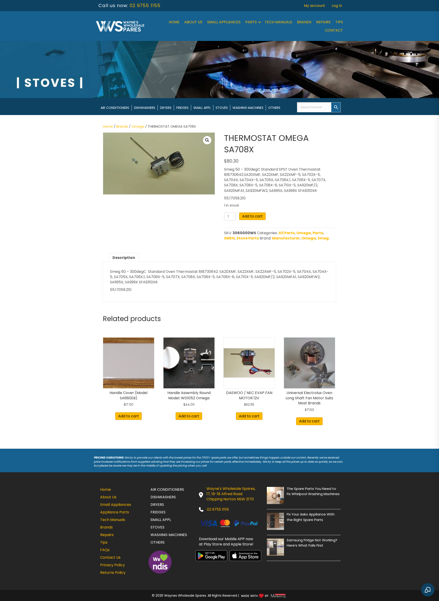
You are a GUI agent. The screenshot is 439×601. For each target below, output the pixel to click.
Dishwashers (144, 107)
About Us (193, 22)
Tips (339, 22)
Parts (251, 22)
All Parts (286, 233)
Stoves (222, 107)
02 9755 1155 (145, 5)
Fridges (182, 107)
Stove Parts (247, 238)
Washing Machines (248, 107)
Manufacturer (286, 238)
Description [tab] (123, 257)
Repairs (323, 22)
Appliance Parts (114, 512)
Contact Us (110, 557)
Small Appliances (224, 22)
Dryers (165, 107)
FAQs (105, 550)
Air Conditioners (115, 107)
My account (314, 5)
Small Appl (202, 107)
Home (174, 22)
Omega (137, 126)
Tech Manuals (278, 22)
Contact (334, 30)
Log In (337, 5)
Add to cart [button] (128, 416)
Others (274, 107)
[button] (259, 22)
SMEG (229, 238)
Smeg (323, 238)
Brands (304, 22)
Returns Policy (113, 572)
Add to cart (252, 216)
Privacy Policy (112, 565)
